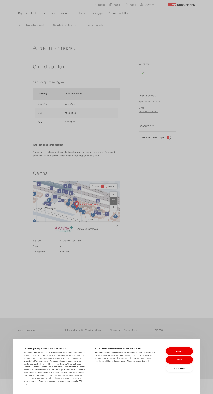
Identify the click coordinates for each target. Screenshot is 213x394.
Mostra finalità (179, 368)
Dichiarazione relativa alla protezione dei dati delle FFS (60, 381)
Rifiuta (179, 360)
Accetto (179, 351)
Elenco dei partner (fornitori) (138, 361)
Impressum (29, 384)
